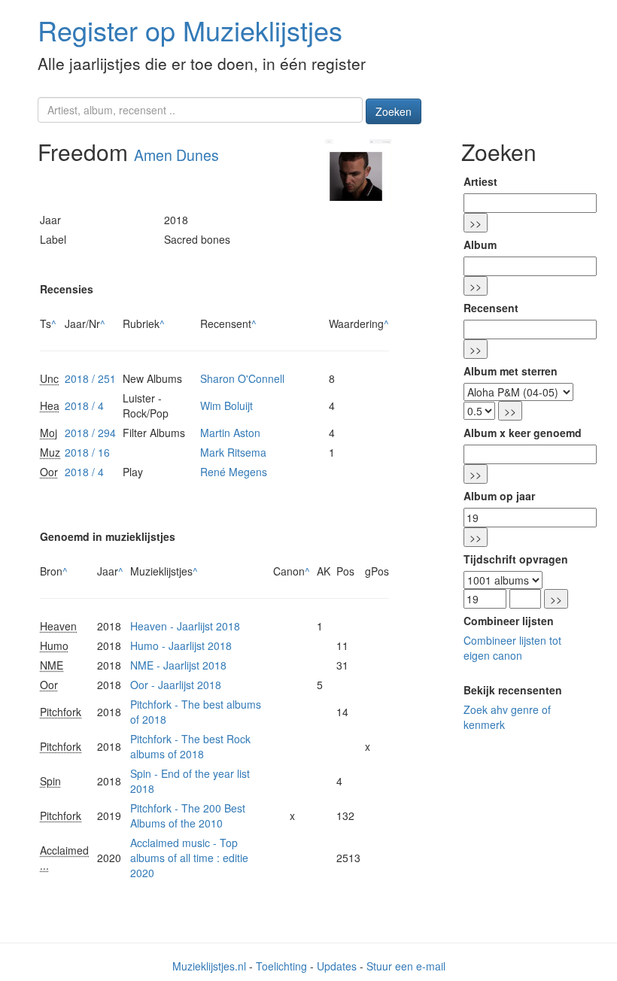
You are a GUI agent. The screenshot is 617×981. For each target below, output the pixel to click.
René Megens (233, 471)
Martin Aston (230, 432)
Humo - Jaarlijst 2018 (181, 645)
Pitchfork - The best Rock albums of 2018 (190, 746)
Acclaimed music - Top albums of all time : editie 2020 (189, 857)
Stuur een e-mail (405, 965)
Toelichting (281, 965)
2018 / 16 (87, 452)
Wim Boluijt (226, 405)
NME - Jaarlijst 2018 (178, 665)
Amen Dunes (176, 155)
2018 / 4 (84, 405)
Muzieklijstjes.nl (209, 965)
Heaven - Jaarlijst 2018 (185, 625)
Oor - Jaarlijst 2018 (175, 684)
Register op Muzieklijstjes (190, 30)
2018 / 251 (90, 378)
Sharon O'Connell (242, 378)
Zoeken (393, 111)
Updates (337, 965)
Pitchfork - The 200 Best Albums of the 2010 (187, 815)
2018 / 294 (90, 432)
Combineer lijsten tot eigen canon (512, 648)
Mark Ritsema (233, 452)
